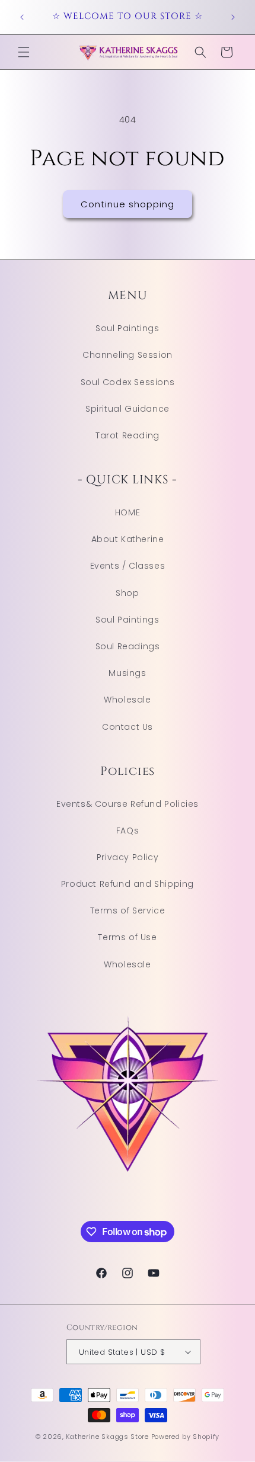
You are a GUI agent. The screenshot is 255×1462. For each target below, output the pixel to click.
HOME (127, 512)
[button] (24, 52)
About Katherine (127, 539)
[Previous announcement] (22, 17)
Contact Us (127, 727)
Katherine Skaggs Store (107, 1436)
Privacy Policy (127, 857)
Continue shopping (127, 204)
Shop (127, 593)
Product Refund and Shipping (127, 884)
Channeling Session (127, 355)
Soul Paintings (127, 328)
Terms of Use (127, 937)
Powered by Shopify (185, 1436)
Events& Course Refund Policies (127, 804)
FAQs (127, 830)
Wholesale (127, 700)
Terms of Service (127, 910)
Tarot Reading (127, 435)
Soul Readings (127, 646)
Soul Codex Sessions (127, 382)
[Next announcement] (233, 17)
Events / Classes (127, 566)
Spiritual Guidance (127, 409)
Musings (127, 673)
